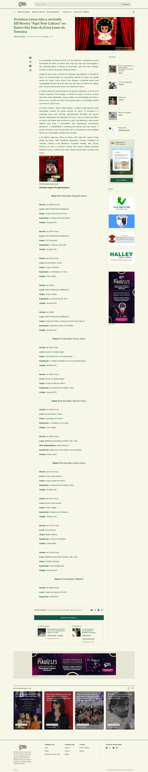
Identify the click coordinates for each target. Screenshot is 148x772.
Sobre (46, 748)
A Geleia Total (49, 744)
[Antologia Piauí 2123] (122, 297)
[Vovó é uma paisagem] (113, 85)
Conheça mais (70, 744)
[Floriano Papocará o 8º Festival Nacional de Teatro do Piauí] (28, 710)
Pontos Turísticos (84, 748)
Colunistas (60, 635)
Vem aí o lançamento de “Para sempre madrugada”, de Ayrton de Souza (126, 68)
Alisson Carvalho (52, 635)
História (67, 754)
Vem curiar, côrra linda (19, 36)
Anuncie (16, 770)
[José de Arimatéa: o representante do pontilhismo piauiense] (86, 634)
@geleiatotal (120, 142)
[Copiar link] (30, 70)
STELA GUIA (122, 128)
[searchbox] (78, 4)
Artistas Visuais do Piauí (88, 639)
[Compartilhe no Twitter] (30, 62)
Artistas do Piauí (86, 635)
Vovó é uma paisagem (125, 82)
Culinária (67, 748)
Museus (81, 751)
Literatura (121, 84)
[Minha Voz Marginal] (113, 116)
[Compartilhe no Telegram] (30, 66)
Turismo (82, 744)
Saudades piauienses (124, 130)
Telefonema (122, 97)
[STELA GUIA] (113, 131)
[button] (14, 12)
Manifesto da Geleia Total (52, 754)
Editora (120, 73)
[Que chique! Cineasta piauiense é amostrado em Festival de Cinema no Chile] (120, 710)
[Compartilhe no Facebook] (30, 58)
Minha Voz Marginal (124, 112)
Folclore (67, 751)
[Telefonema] (113, 101)
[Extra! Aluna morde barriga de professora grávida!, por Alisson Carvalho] (51, 634)
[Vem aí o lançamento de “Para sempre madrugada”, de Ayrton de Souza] (113, 69)
